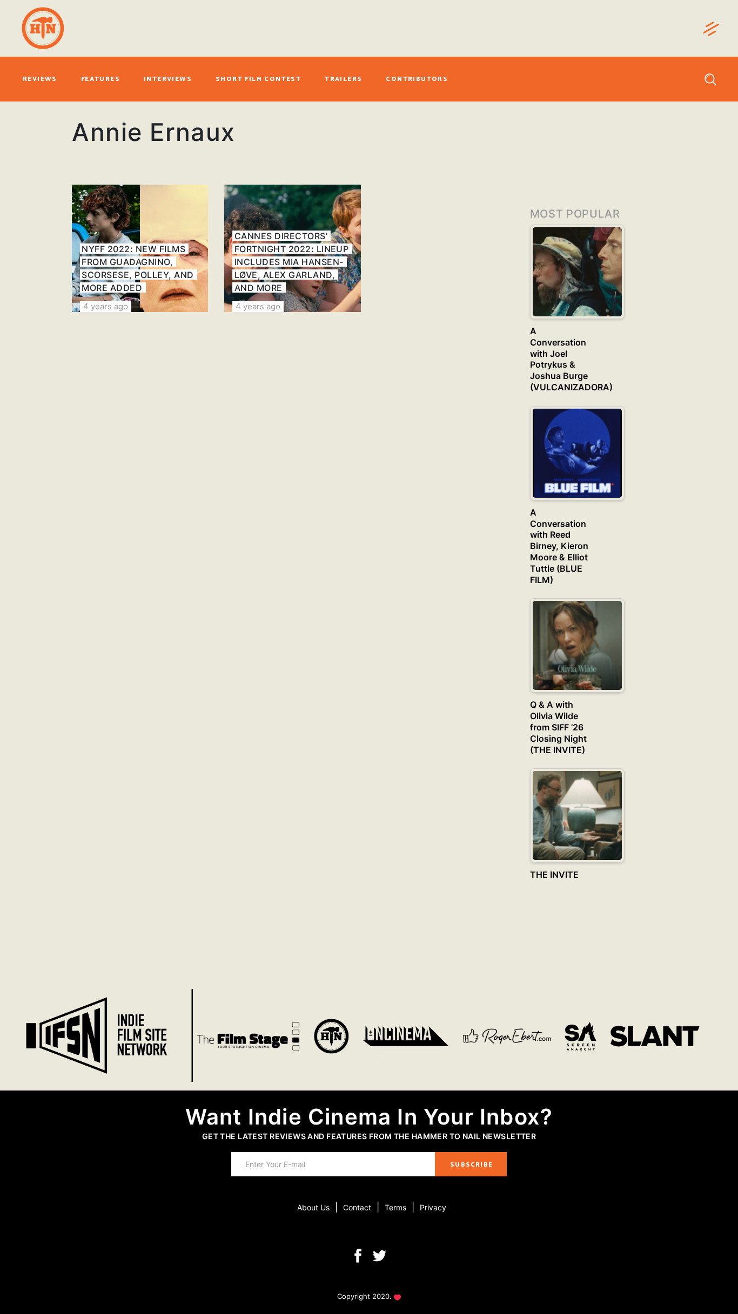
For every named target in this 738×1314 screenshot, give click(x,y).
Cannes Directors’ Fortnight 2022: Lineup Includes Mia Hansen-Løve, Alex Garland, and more (291, 262)
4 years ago (105, 306)
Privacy (433, 1207)
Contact (357, 1207)
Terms (395, 1207)
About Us (313, 1207)
